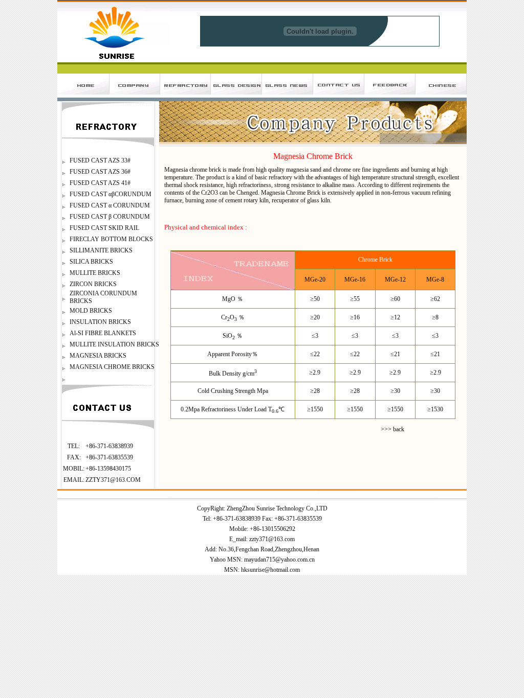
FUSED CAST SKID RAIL (104, 227)
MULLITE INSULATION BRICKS (114, 344)
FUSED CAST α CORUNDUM (110, 205)
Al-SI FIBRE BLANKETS (103, 333)
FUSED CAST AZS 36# (100, 171)
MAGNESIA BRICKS (98, 355)
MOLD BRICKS (91, 310)
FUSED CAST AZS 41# (100, 183)
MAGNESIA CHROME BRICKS (112, 366)
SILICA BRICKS (91, 261)
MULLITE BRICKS (95, 272)
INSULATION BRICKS (100, 321)
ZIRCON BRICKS (93, 284)
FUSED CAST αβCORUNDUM (110, 194)
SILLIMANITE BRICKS (101, 250)
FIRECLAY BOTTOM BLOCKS (111, 239)
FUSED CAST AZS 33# (100, 160)
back (398, 429)
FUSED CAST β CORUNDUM (110, 216)
